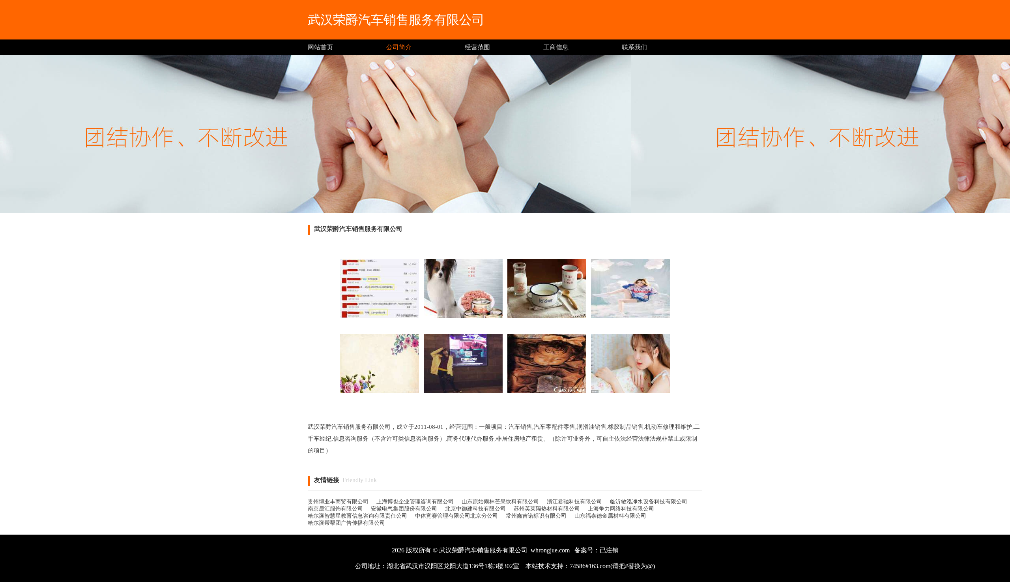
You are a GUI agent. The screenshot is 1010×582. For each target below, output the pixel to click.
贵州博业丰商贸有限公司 (338, 502)
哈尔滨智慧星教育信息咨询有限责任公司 (357, 516)
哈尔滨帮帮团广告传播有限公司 (346, 523)
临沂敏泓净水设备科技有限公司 (648, 502)
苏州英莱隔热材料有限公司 (547, 509)
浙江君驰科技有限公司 (574, 502)
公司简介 (398, 47)
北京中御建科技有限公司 (475, 509)
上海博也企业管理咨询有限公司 (415, 502)
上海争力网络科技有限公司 (621, 509)
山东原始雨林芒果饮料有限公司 (500, 502)
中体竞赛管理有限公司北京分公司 (456, 516)
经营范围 (477, 47)
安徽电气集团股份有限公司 (404, 509)
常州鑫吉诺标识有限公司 (536, 516)
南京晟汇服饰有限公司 (335, 509)
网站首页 (320, 47)
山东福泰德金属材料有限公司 (610, 516)
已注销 (609, 550)
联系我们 (634, 47)
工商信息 (556, 47)
